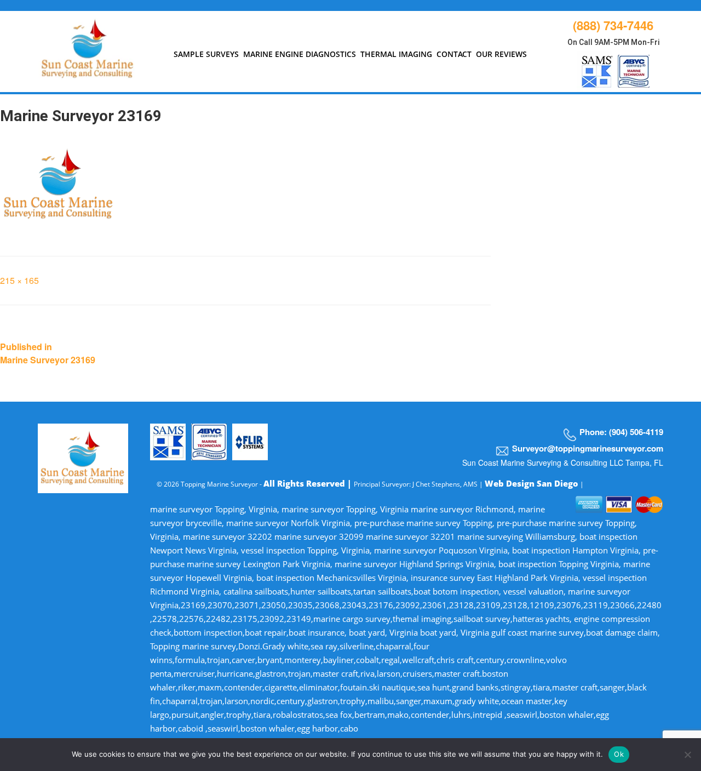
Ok (619, 754)
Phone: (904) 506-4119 (621, 432)
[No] (687, 754)
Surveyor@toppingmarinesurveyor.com (587, 448)
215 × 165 (19, 280)
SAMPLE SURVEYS (206, 54)
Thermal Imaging (396, 54)
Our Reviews (501, 54)
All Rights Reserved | (308, 483)
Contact (454, 54)
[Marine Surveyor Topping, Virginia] (87, 46)
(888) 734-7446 (613, 25)
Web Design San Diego (531, 483)
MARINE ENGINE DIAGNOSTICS (299, 54)
